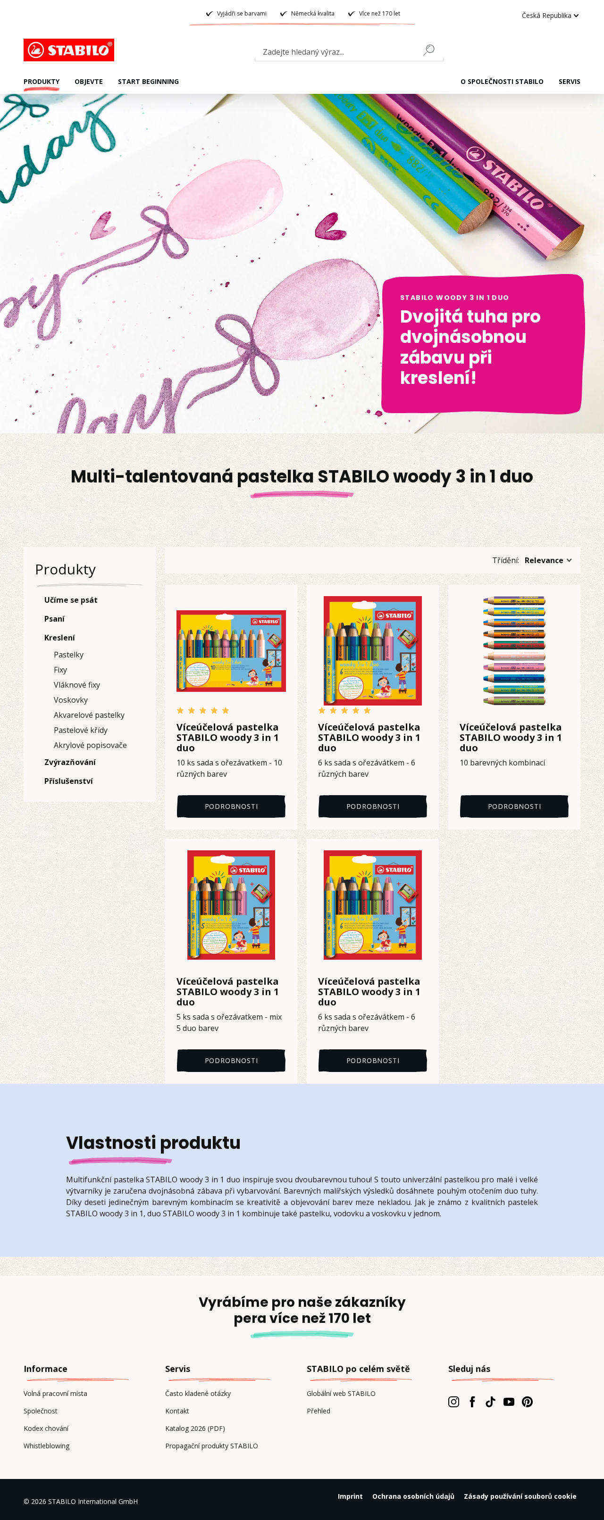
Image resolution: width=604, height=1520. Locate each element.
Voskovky (71, 700)
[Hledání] (432, 50)
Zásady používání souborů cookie (520, 1496)
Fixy (60, 669)
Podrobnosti (231, 806)
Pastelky (69, 654)
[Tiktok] (490, 1401)
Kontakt (177, 1410)
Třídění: (505, 560)
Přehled (318, 1410)
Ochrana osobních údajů (413, 1496)
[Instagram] (453, 1401)
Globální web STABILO (341, 1393)
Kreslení (59, 637)
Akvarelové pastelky (89, 715)
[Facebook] (472, 1401)
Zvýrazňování (70, 762)
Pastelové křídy (81, 730)
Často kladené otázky (198, 1393)
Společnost (41, 1410)
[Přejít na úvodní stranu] (71, 50)
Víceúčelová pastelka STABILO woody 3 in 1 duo (227, 737)
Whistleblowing (46, 1445)
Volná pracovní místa (55, 1393)
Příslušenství (68, 781)
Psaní (54, 619)
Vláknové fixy (77, 685)
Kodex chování (46, 1428)
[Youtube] (508, 1401)
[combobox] (349, 53)
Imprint (350, 1496)
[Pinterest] (527, 1401)
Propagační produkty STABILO (211, 1445)
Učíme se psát (71, 600)
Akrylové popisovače (90, 745)
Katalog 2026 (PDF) (195, 1428)
